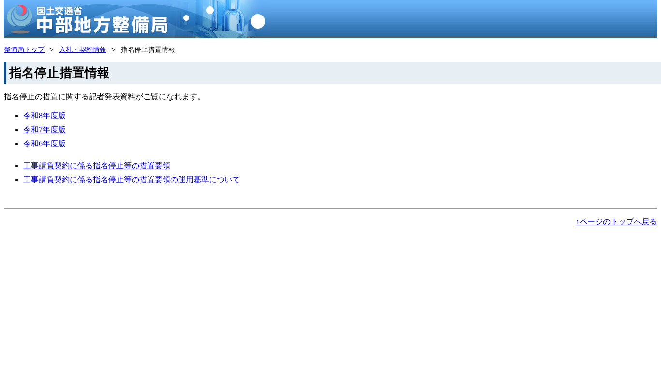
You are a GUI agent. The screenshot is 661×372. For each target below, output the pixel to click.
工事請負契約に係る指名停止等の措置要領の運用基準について (131, 179)
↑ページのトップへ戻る (616, 221)
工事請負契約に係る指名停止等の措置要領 (96, 165)
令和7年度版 (44, 129)
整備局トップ (24, 49)
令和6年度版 (44, 144)
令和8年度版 (44, 115)
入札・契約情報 (82, 49)
